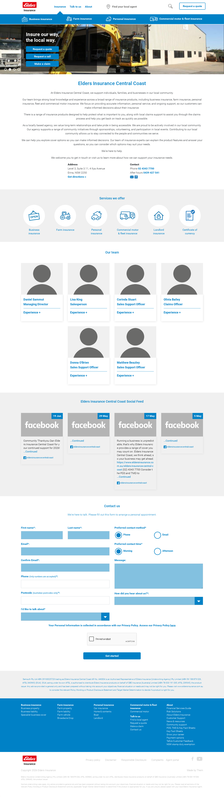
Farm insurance (82, 18)
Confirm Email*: (30, 560)
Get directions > (77, 176)
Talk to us (75, 6)
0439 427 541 (151, 172)
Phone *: (39, 576)
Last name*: (75, 527)
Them (200, 770)
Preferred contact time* (128, 543)
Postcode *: (40, 592)
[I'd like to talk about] (65, 617)
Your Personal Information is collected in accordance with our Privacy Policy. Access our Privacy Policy (112, 625)
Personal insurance (124, 18)
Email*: (25, 543)
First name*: (28, 527)
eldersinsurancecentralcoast (39, 457)
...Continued (30, 451)
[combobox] (65, 617)
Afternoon (167, 550)
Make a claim (42, 63)
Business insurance (40, 19)
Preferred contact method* (130, 527)
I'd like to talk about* (33, 609)
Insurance (60, 6)
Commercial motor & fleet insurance (180, 18)
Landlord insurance (158, 231)
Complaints (157, 760)
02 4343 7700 (146, 168)
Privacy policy (93, 760)
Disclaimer (110, 760)
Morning (127, 550)
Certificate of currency (190, 231)
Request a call (42, 56)
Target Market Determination (129, 690)
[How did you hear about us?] (158, 601)
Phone (126, 534)
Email (165, 534)
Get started (112, 655)
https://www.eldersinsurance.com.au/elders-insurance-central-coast (135, 466)
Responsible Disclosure (133, 760)
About (88, 6)
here (173, 625)
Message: (120, 560)
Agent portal (172, 760)
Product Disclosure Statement (100, 690)
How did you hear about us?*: (131, 593)
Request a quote (42, 49)
